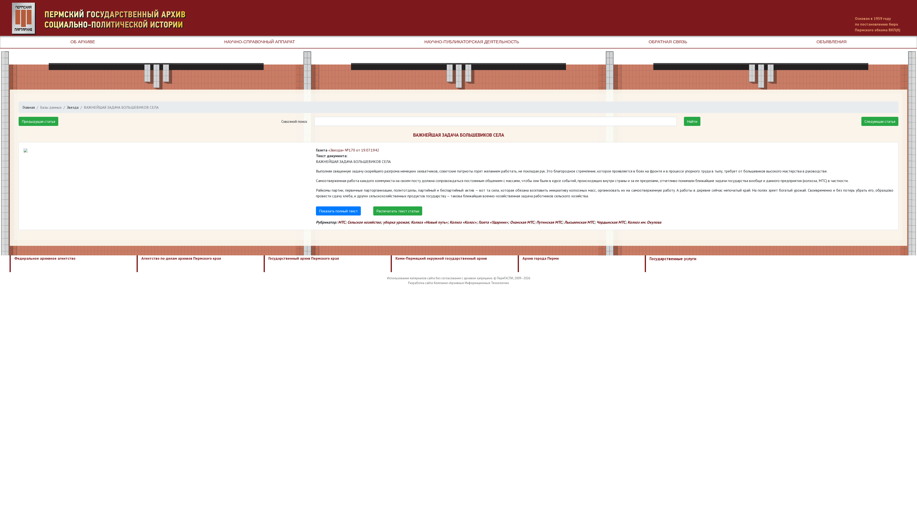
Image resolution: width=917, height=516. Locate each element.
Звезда (73, 107)
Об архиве (82, 41)
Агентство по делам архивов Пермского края (181, 258)
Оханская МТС (522, 222)
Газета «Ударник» (493, 222)
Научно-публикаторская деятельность (471, 41)
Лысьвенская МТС (579, 222)
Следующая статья (879, 121)
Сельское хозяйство (364, 222)
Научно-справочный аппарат (259, 41)
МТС (341, 222)
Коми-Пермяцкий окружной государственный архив (441, 258)
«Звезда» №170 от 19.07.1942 (353, 150)
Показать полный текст (338, 211)
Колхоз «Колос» (463, 222)
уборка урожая (396, 222)
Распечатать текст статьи (397, 211)
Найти (692, 121)
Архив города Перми (540, 258)
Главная (28, 107)
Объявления (831, 41)
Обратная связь (668, 41)
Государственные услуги (673, 258)
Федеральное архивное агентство (44, 258)
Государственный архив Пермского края (303, 258)
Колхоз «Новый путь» (429, 222)
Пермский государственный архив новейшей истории (101, 19)
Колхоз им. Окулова (644, 222)
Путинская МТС (549, 222)
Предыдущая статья (38, 121)
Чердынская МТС (611, 222)
